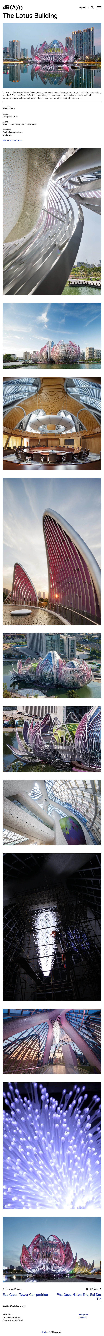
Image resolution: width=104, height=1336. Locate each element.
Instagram (83, 1314)
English (82, 7)
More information (11, 140)
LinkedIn (82, 1317)
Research (56, 1332)
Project (45, 1332)
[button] (99, 7)
